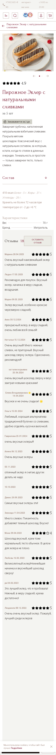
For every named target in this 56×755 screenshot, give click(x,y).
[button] (25, 179)
